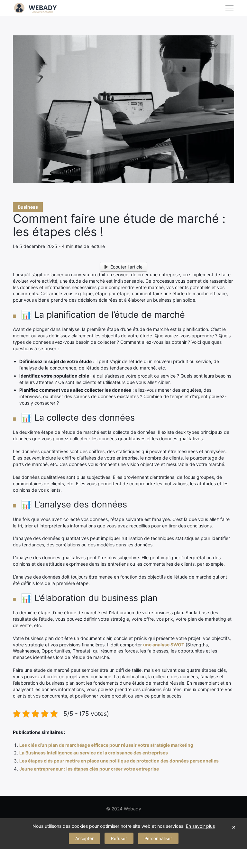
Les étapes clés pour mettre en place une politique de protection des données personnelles (119, 760)
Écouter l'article (126, 266)
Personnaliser (158, 838)
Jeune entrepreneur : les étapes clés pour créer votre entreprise (89, 768)
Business (28, 207)
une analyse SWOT (163, 644)
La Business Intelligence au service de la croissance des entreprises (93, 752)
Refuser (119, 838)
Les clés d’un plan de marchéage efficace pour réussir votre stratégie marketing (106, 745)
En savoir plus (200, 826)
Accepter (84, 838)
